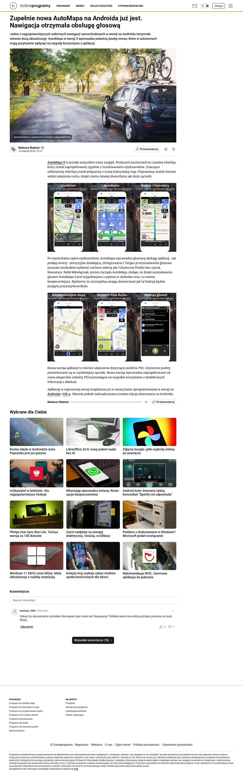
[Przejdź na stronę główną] (13, 8)
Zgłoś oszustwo (101, 5)
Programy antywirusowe (21, 719)
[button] (204, 6)
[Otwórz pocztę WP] (195, 6)
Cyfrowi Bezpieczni (130, 5)
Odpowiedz (26, 626)
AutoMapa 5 (56, 162)
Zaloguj (219, 5)
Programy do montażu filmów (23, 715)
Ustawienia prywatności (176, 744)
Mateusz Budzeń (29, 147)
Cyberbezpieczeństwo (76, 711)
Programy (63, 5)
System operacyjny (75, 715)
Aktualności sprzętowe (76, 707)
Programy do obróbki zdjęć (22, 703)
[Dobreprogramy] (38, 6)
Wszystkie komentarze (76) (91, 640)
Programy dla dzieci (18, 723)
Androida (53, 394)
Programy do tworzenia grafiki (23, 727)
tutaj (76, 769)
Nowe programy (17, 730)
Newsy (80, 5)
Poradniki (70, 703)
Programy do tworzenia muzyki (24, 707)
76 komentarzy (148, 149)
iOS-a (66, 394)
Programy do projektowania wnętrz (26, 711)
